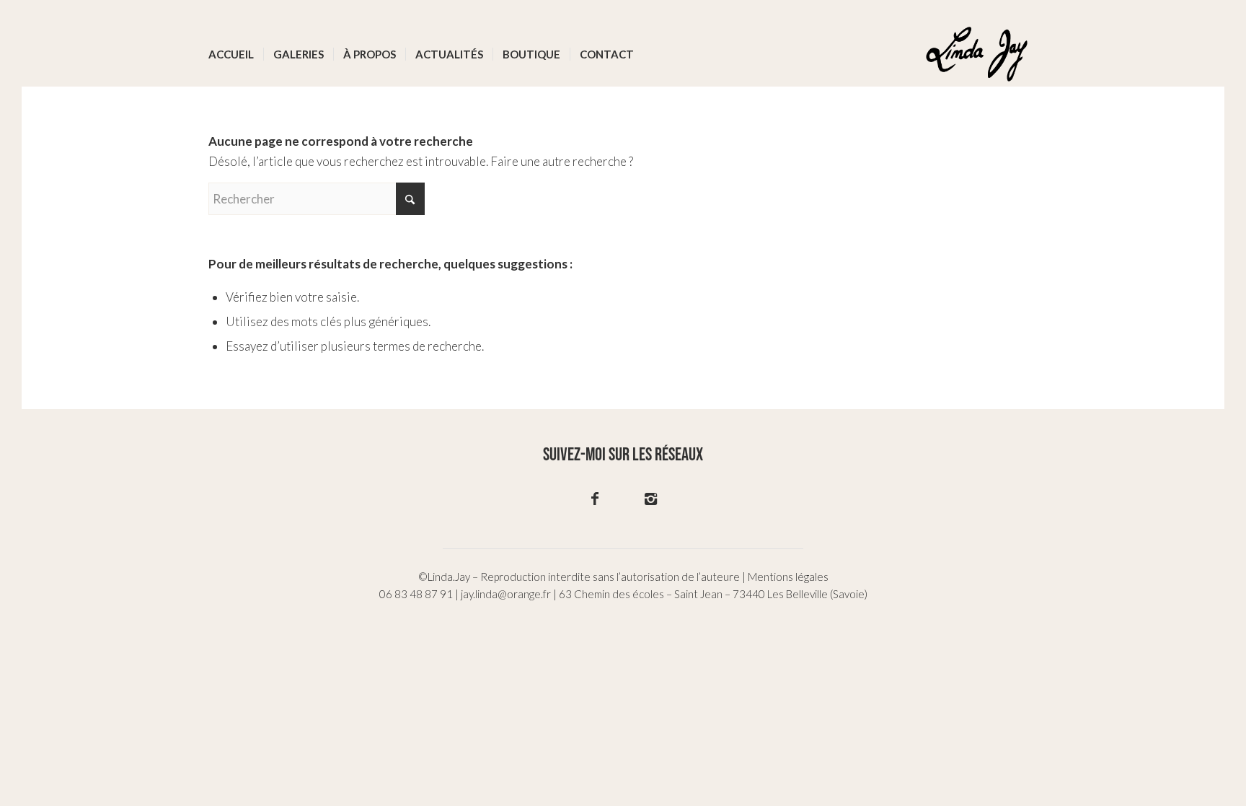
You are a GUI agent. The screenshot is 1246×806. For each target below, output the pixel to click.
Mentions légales (788, 576)
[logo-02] (977, 54)
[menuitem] (231, 54)
